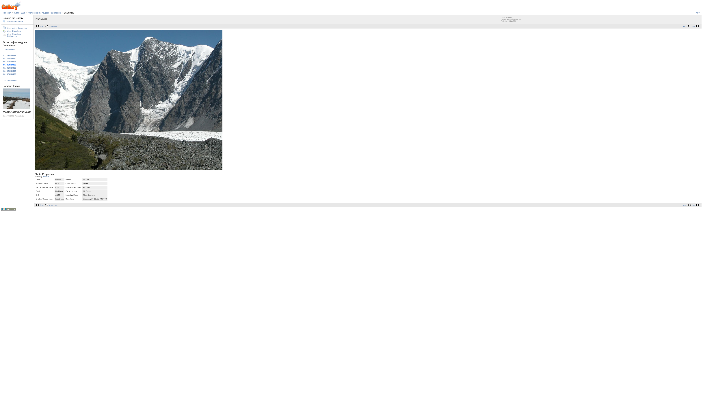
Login (697, 13)
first (41, 26)
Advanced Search (15, 21)
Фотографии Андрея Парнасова (44, 13)
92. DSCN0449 (9, 71)
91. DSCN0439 (9, 68)
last (693, 26)
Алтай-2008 (19, 13)
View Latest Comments (17, 28)
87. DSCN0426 (9, 55)
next (685, 26)
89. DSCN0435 (9, 62)
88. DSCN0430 (9, 59)
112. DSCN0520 (10, 80)
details (46, 177)
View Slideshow (14, 31)
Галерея (7, 13)
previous (53, 26)
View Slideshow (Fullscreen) (14, 35)
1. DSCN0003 (9, 49)
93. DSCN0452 (9, 74)
